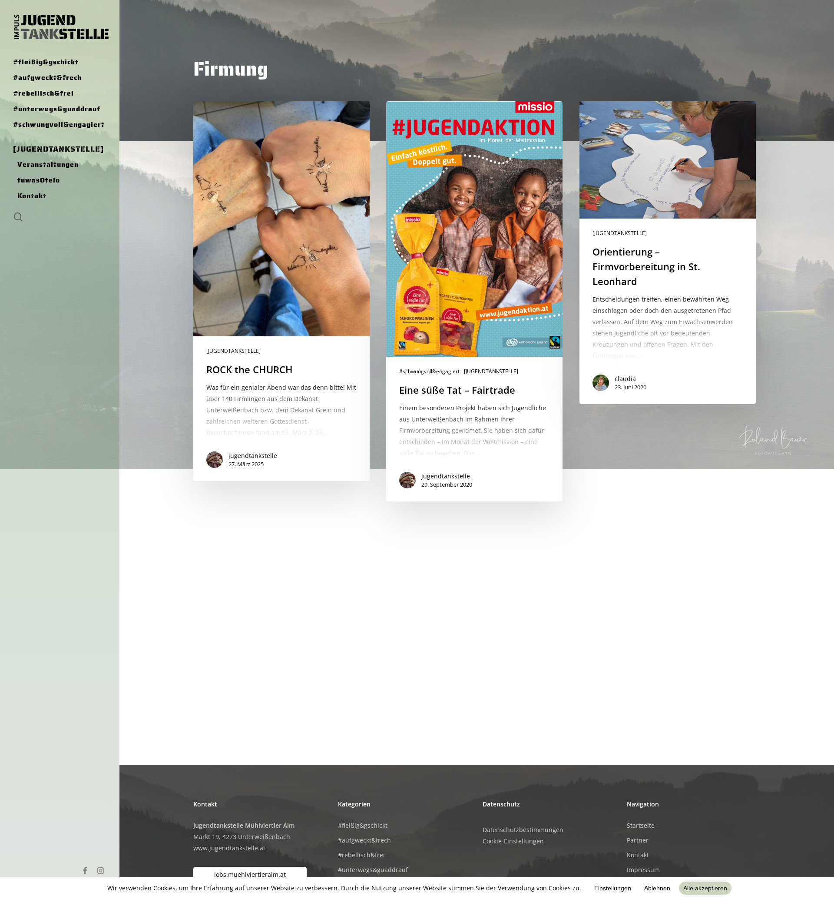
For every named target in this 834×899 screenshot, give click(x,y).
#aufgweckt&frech (364, 840)
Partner (638, 840)
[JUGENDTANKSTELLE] (233, 351)
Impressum (643, 870)
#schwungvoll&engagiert (429, 371)
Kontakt (638, 855)
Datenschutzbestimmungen (523, 830)
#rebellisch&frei (361, 855)
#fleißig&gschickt (362, 825)
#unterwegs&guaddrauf (373, 870)
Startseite (641, 825)
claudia (625, 379)
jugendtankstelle (252, 455)
